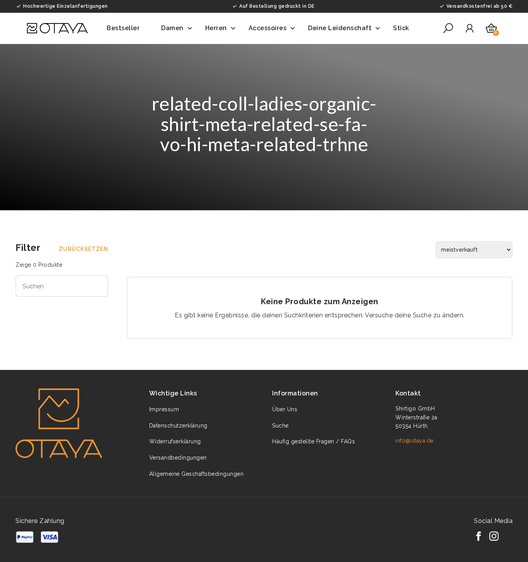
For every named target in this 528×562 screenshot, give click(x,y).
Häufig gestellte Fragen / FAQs (313, 441)
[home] (57, 28)
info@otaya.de (414, 441)
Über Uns (284, 409)
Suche (280, 425)
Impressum (164, 409)
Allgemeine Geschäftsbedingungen (196, 474)
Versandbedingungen (178, 458)
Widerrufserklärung (175, 441)
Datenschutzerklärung (178, 425)
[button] (127, 28)
